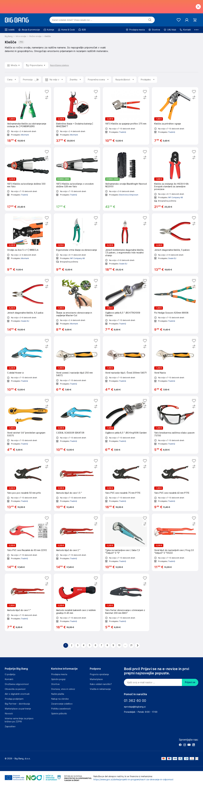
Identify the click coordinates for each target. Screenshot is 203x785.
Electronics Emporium (128, 195)
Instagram (184, 744)
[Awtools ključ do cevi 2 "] (77, 542)
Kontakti (9, 679)
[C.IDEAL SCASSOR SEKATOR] (77, 424)
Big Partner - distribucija (17, 703)
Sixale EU (123, 264)
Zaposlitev (10, 726)
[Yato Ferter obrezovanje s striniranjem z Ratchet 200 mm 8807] (126, 602)
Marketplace (96, 679)
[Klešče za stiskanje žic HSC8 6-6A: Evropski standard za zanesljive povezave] (175, 179)
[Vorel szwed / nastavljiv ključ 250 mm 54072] (77, 364)
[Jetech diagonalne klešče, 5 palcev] (175, 243)
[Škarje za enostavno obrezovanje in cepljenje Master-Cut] (77, 304)
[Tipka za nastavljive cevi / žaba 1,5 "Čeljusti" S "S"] (126, 542)
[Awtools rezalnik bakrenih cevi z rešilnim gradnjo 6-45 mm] (77, 602)
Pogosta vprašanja (99, 674)
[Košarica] (195, 20)
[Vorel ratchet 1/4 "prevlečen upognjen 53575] (28, 424)
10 (119, 645)
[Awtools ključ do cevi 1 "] (28, 602)
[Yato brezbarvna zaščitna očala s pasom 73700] (175, 424)
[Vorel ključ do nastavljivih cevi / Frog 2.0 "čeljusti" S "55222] (175, 542)
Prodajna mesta (59, 674)
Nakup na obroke (60, 699)
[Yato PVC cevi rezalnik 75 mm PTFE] (126, 484)
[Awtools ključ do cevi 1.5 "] (77, 484)
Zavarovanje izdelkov (62, 703)
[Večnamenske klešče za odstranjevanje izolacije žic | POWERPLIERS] (28, 115)
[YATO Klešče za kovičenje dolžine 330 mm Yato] (28, 179)
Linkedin (193, 744)
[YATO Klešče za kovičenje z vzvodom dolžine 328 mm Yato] (77, 179)
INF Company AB (175, 197)
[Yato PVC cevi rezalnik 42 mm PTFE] (175, 484)
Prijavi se (190, 682)
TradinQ (122, 132)
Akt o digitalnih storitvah (17, 694)
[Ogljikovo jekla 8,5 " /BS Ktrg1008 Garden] (126, 424)
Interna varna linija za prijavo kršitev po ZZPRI (19, 720)
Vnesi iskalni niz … (72, 20)
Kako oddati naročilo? (101, 684)
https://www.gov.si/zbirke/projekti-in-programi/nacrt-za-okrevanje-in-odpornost (133, 779)
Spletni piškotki (59, 713)
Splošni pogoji (58, 679)
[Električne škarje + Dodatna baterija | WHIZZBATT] (77, 115)
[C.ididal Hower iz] (28, 364)
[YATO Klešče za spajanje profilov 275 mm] (126, 115)
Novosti (9, 713)
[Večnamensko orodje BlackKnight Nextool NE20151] (126, 179)
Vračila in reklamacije (100, 689)
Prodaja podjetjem (14, 699)
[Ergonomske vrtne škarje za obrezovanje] (77, 243)
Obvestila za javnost (15, 689)
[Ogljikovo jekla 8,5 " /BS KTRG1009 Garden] (126, 304)
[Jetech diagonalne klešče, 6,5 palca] (28, 304)
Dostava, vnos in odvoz (63, 689)
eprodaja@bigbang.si (135, 706)
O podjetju (10, 674)
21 (131, 645)
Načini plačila (57, 694)
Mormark (25, 135)
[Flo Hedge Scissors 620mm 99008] (175, 304)
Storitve (55, 684)
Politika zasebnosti (61, 708)
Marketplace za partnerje (18, 708)
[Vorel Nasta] (175, 364)
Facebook (180, 744)
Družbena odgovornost (17, 684)
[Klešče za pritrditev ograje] (175, 115)
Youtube (189, 744)
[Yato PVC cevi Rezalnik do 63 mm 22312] (28, 542)
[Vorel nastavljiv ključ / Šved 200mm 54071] (126, 364)
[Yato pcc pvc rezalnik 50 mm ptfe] (28, 484)
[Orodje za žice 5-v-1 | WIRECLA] (28, 243)
